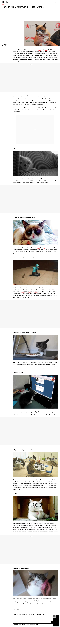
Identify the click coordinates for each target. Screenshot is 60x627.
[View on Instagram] (35, 129)
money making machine (44, 57)
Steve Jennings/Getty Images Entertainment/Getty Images (59, 33)
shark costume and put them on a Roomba (31, 291)
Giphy (17, 609)
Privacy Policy (36, 624)
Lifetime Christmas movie (18, 102)
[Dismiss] (58, 616)
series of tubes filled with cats (42, 49)
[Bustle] (5, 2)
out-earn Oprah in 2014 (51, 102)
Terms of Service (30, 624)
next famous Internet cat (29, 53)
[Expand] (54, 616)
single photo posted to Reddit (30, 104)
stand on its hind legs (40, 247)
